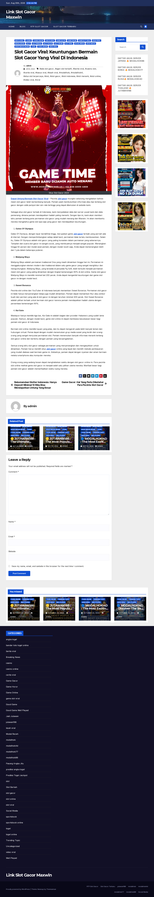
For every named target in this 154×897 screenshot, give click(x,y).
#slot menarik (82, 76)
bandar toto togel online (17, 645)
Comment (13, 472)
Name (12, 521)
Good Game (11, 704)
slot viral (69, 43)
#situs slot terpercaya (33, 76)
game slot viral (84, 40)
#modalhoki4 (77, 72)
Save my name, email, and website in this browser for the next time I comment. (48, 566)
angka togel (11, 639)
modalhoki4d (12, 746)
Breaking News (13, 657)
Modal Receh (19, 43)
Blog (22, 26)
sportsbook (90, 43)
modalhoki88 (12, 757)
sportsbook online (22, 46)
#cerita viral (28, 72)
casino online (38, 40)
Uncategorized (13, 846)
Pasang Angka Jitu (15, 763)
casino (28, 40)
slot (28, 43)
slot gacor (48, 43)
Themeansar (51, 889)
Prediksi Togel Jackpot (16, 775)
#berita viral (78, 69)
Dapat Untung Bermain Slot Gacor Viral (29, 198)
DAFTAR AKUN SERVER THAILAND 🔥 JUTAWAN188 (129, 88)
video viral (53, 46)
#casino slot (90, 69)
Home (11, 26)
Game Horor (12, 686)
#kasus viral (40, 72)
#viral (37, 80)
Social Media (79, 43)
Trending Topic (28, 432)
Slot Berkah (36, 43)
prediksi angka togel (15, 769)
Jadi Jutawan (12, 716)
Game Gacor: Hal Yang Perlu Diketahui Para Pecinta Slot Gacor (82, 383)
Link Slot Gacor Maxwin (29, 875)
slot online (58, 43)
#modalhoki (64, 72)
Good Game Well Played (17, 710)
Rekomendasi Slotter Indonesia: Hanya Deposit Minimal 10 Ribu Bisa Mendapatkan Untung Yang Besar (35, 385)
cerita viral (50, 40)
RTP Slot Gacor (39, 26)
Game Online (72, 40)
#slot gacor (55, 76)
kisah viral (96, 40)
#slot (46, 76)
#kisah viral (53, 72)
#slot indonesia (68, 76)
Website (12, 551)
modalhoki (11, 740)
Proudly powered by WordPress (18, 889)
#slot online (95, 76)
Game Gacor (61, 40)
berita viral (19, 40)
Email (11, 536)
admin (29, 66)
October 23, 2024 (21, 613)
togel (33, 46)
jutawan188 (11, 722)
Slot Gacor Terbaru (64, 26)
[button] (141, 26)
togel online (42, 46)
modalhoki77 (12, 751)
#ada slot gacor (47, 69)
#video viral (28, 80)
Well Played (25, 435)
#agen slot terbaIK (63, 69)
